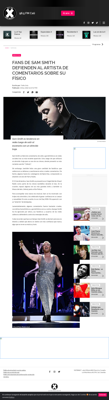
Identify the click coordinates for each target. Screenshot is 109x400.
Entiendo (102, 395)
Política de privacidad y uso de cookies (14, 370)
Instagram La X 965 (88, 22)
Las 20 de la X (99, 32)
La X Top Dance (18, 33)
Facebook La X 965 (84, 22)
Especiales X (46, 32)
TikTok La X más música (97, 22)
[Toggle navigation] (104, 22)
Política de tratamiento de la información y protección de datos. (18, 376)
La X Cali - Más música (9, 13)
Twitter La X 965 (92, 22)
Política (11, 397)
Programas (96, 44)
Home (7, 48)
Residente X (72, 32)
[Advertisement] (89, 190)
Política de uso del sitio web (11, 372)
